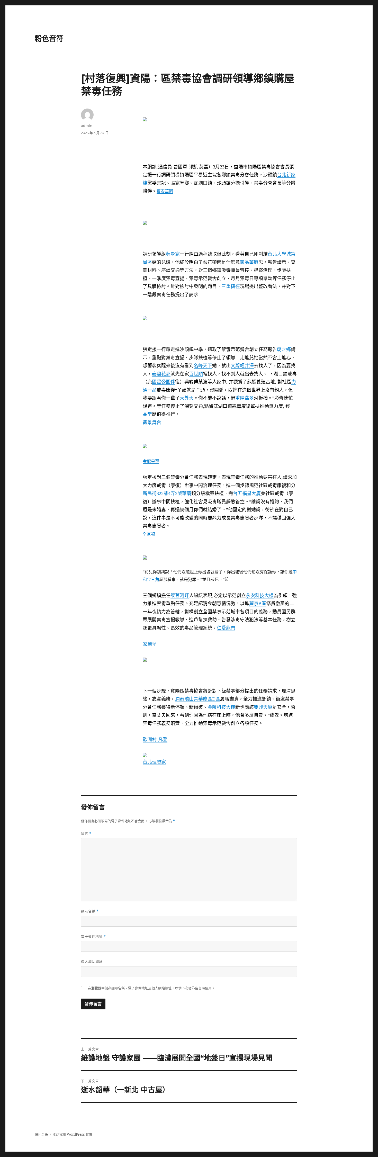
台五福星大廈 (247, 493)
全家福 (149, 534)
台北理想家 (154, 762)
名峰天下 (203, 365)
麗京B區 (257, 603)
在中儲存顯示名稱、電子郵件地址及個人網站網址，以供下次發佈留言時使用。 (151, 988)
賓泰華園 (165, 191)
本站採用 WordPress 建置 (72, 1134)
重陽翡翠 (244, 398)
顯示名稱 (90, 911)
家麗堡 (150, 644)
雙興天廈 (263, 707)
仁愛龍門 (226, 628)
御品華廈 (249, 262)
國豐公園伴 (163, 381)
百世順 (196, 373)
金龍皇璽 (151, 461)
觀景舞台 (152, 422)
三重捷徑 (230, 286)
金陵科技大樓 (221, 707)
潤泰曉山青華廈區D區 (197, 699)
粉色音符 (49, 38)
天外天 (187, 398)
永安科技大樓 (260, 595)
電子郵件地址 (93, 936)
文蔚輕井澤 (242, 365)
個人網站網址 (92, 961)
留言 (86, 833)
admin (86, 125)
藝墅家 (173, 254)
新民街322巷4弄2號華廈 (167, 493)
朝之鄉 (284, 349)
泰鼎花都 (161, 373)
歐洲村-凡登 (155, 739)
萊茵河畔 (179, 595)
